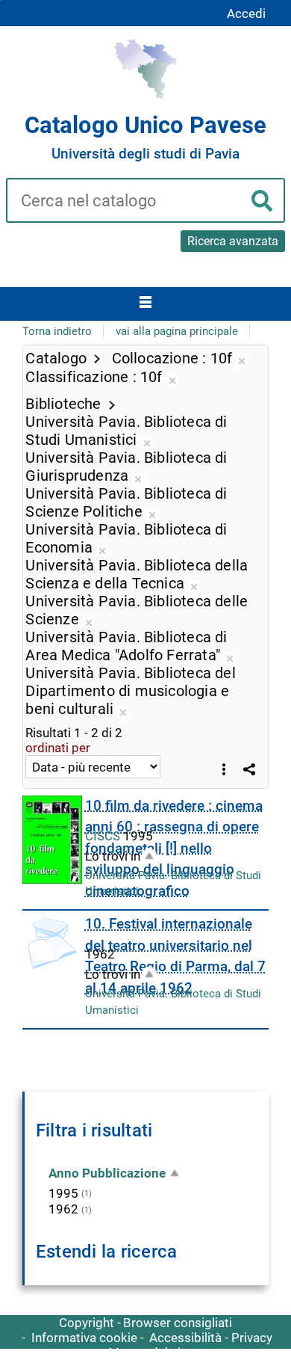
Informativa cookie (84, 1337)
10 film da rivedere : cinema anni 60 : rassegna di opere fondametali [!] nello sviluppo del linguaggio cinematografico (174, 848)
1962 (63, 1208)
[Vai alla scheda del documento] (52, 840)
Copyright (86, 1322)
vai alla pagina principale (177, 331)
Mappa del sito (150, 1352)
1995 (63, 1193)
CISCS (104, 835)
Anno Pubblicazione (107, 1173)
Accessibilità (185, 1337)
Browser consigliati (177, 1322)
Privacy (251, 1337)
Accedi (246, 13)
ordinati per (57, 747)
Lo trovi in (112, 856)
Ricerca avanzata (232, 241)
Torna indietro (57, 331)
